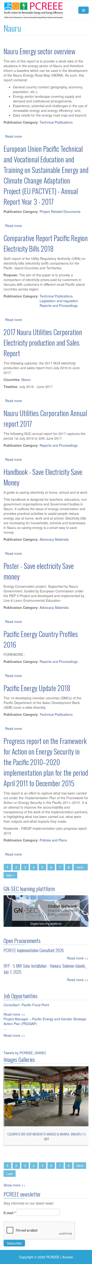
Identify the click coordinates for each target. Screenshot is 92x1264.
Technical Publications (56, 122)
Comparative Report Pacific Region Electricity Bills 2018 (46, 243)
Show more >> (14, 1185)
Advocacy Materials (54, 539)
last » (10, 875)
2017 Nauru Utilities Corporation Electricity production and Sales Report (43, 342)
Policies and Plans (53, 840)
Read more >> (77, 958)
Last (9, 1173)
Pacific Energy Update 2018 (37, 688)
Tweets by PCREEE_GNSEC (25, 1052)
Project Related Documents (60, 211)
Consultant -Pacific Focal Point (26, 1004)
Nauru (26, 379)
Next (79, 1165)
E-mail (10, 1212)
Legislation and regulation (59, 300)
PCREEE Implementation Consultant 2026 (34, 950)
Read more (13, 136)
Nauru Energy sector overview (39, 51)
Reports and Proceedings (59, 305)
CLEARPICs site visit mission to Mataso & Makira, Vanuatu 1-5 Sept (46, 1136)
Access (67, 1257)
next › (80, 867)
